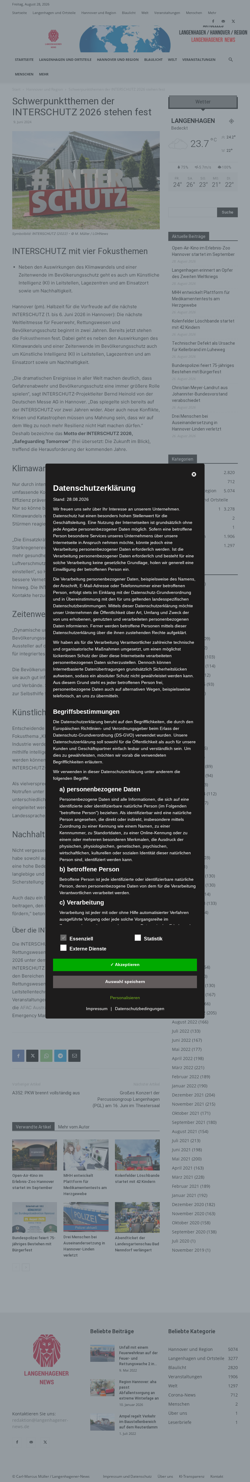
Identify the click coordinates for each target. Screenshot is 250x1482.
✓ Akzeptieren (125, 964)
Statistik (153, 938)
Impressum (97, 1008)
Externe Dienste (88, 948)
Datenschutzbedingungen (139, 1008)
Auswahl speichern (125, 981)
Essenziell (81, 938)
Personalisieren (125, 997)
